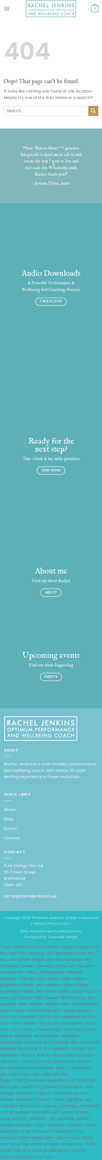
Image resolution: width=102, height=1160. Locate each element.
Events (10, 829)
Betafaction (70, 931)
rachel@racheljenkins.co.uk (30, 896)
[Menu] (7, 8)
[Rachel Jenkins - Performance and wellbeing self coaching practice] (51, 8)
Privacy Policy (59, 923)
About (10, 809)
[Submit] (93, 111)
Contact (12, 838)
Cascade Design (62, 936)
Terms (38, 923)
